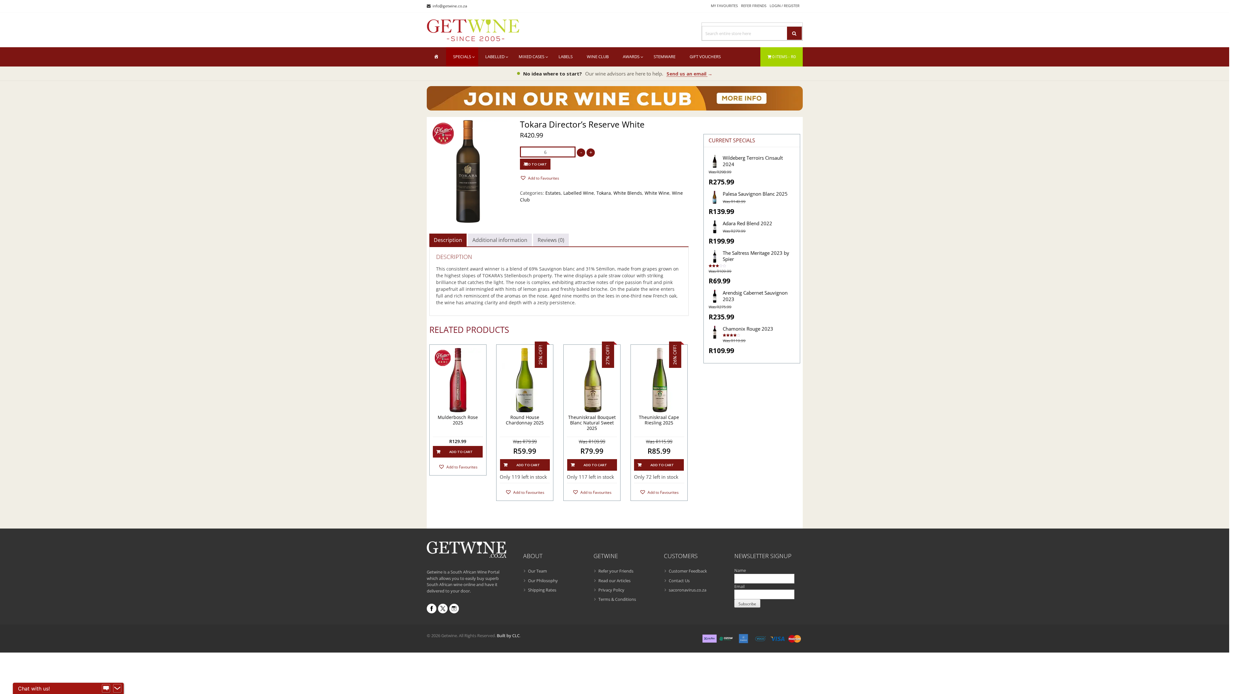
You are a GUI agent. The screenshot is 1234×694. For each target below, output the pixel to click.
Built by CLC (508, 635)
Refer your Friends (615, 571)
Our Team (537, 571)
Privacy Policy (611, 590)
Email (739, 586)
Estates (553, 193)
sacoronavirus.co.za (687, 590)
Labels (566, 56)
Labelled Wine (578, 193)
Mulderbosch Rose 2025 (458, 420)
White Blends (627, 193)
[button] (539, 177)
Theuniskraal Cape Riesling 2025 (659, 420)
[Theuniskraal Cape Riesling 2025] (659, 380)
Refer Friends (753, 5)
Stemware (664, 56)
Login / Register (785, 5)
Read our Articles (614, 580)
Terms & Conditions (617, 599)
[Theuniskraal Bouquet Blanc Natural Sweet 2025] (592, 380)
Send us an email (689, 73)
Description (448, 240)
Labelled (495, 56)
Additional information (499, 240)
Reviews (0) (551, 240)
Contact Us (679, 580)
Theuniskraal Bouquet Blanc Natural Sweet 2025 (592, 423)
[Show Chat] (106, 688)
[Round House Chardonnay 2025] (525, 380)
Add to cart (535, 164)
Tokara (603, 193)
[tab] (448, 240)
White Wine (657, 193)
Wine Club (598, 56)
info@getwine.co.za (450, 6)
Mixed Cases (531, 56)
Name (740, 570)
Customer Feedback (688, 571)
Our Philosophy (543, 580)
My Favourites (724, 5)
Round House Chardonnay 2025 (525, 420)
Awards (631, 56)
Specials (462, 56)
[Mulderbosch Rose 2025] (458, 380)
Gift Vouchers (705, 56)
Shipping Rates (542, 590)
